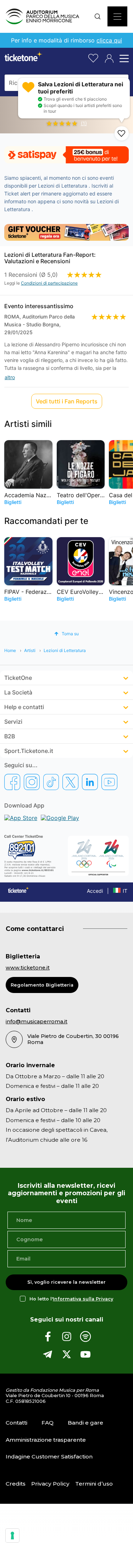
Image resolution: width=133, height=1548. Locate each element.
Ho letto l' (71, 1299)
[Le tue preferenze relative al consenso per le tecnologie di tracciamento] (12, 1535)
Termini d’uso (94, 1483)
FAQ (47, 1422)
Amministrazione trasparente (46, 1439)
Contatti (16, 1422)
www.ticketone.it (28, 967)
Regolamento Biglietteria (42, 985)
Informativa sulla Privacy (83, 1299)
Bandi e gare (85, 1422)
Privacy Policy (50, 1483)
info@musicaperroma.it (36, 1021)
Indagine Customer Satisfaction (49, 1456)
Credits (16, 1483)
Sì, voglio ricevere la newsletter (66, 1282)
